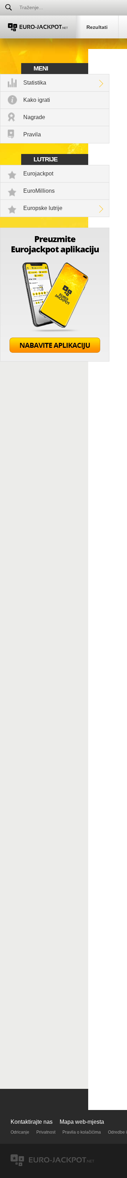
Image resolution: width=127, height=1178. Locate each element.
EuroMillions (39, 191)
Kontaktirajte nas (32, 1122)
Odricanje (20, 1132)
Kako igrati (36, 100)
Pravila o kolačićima (81, 1132)
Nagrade (34, 117)
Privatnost (45, 1132)
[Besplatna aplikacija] (54, 360)
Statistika (34, 83)
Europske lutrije (42, 208)
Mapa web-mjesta (82, 1122)
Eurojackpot (38, 174)
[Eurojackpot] (38, 27)
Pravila (32, 134)
